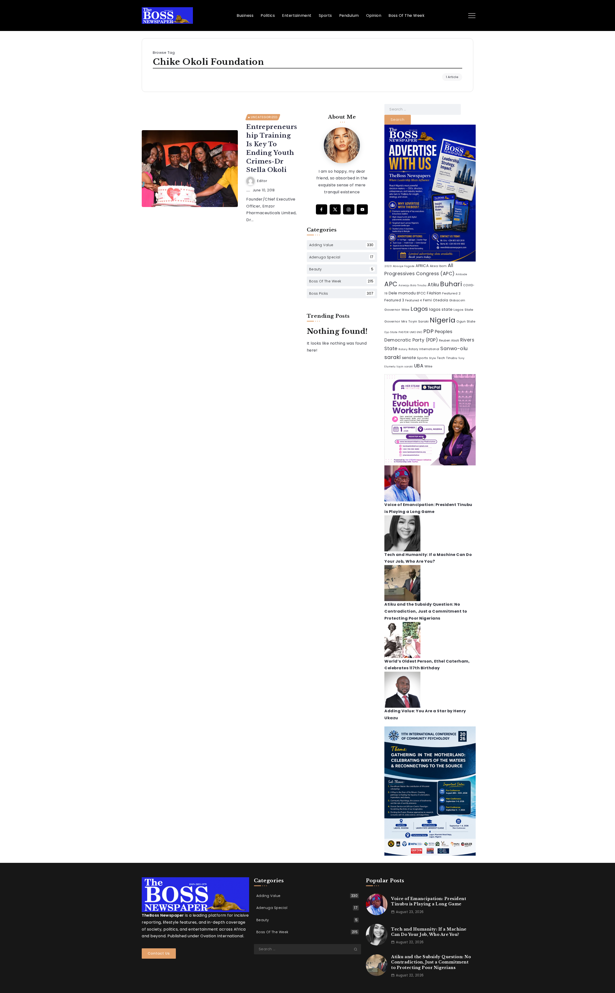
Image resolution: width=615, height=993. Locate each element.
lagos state (441, 309)
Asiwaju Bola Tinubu (413, 285)
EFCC (421, 293)
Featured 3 (394, 300)
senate (409, 357)
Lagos (419, 309)
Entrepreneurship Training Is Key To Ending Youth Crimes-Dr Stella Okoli (271, 148)
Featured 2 (451, 293)
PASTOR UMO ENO (410, 332)
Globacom (457, 300)
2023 (388, 266)
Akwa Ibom (438, 266)
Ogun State (465, 321)
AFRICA (422, 265)
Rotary (403, 349)
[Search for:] (422, 109)
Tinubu (451, 358)
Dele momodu (402, 293)
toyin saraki (405, 366)
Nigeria (442, 320)
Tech (441, 358)
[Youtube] (362, 209)
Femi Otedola (435, 300)
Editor (262, 181)
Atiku (433, 284)
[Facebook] (321, 209)
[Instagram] (348, 209)
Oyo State (391, 332)
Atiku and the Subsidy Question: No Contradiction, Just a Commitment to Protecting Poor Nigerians (425, 611)
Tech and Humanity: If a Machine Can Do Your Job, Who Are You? (429, 932)
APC (391, 284)
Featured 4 (413, 300)
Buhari (451, 284)
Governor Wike (397, 309)
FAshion (434, 293)
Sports (422, 358)
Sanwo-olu (454, 348)
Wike (428, 366)
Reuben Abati (449, 340)
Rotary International (424, 349)
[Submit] (357, 949)
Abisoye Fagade (404, 266)
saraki (392, 357)
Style (432, 358)
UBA (419, 366)
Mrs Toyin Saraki (415, 321)
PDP (428, 331)
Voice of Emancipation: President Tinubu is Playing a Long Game (428, 901)
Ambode (461, 274)
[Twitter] (335, 209)
